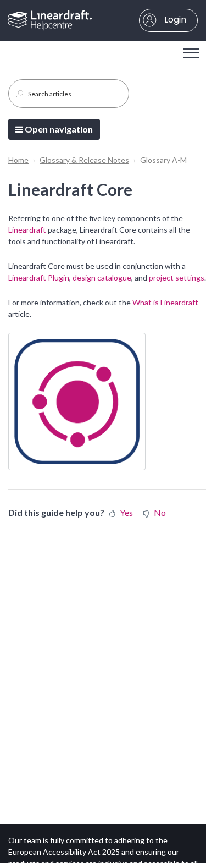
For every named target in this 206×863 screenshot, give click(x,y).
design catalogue (102, 277)
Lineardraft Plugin (38, 277)
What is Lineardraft (165, 302)
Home (18, 159)
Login (174, 19)
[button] (191, 50)
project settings (176, 277)
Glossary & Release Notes (84, 159)
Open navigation (58, 129)
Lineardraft (27, 229)
